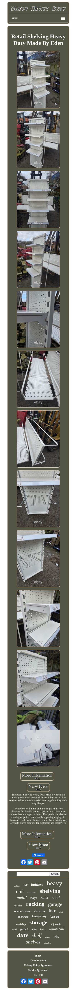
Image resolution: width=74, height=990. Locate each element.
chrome (39, 911)
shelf (37, 935)
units (34, 929)
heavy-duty (39, 916)
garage (55, 904)
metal (22, 897)
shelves (33, 942)
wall (14, 929)
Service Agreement (38, 970)
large (54, 916)
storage (38, 922)
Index (38, 955)
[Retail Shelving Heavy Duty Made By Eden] (38, 80)
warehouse (22, 911)
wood (47, 937)
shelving (50, 891)
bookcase (23, 916)
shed (61, 912)
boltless (37, 884)
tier (52, 910)
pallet (24, 929)
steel (56, 897)
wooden (47, 943)
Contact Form (38, 960)
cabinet (17, 886)
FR (41, 975)
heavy (54, 883)
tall (25, 885)
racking (35, 904)
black (43, 929)
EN (35, 975)
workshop (21, 924)
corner (31, 892)
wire (56, 936)
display (18, 905)
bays (33, 898)
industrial (56, 928)
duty (22, 935)
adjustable (56, 924)
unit (20, 891)
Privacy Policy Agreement (38, 965)
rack (44, 897)
